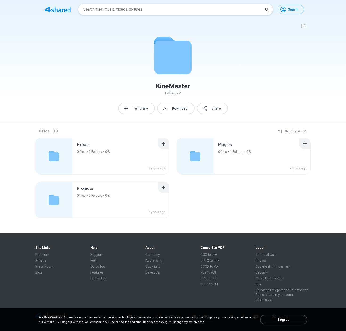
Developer (153, 272)
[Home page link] (58, 9)
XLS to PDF (209, 272)
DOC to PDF (209, 255)
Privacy (261, 260)
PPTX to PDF (210, 260)
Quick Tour (98, 266)
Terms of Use (266, 255)
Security (262, 272)
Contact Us (98, 278)
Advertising (153, 260)
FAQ (93, 260)
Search (40, 260)
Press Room (44, 266)
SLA (259, 284)
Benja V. (175, 93)
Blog (38, 272)
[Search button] (267, 9)
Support (96, 255)
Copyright (152, 266)
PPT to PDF (209, 278)
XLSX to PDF (210, 284)
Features (97, 272)
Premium (42, 255)
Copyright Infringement (273, 266)
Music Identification (270, 278)
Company (152, 255)
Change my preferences (188, 322)
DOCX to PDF (210, 266)
